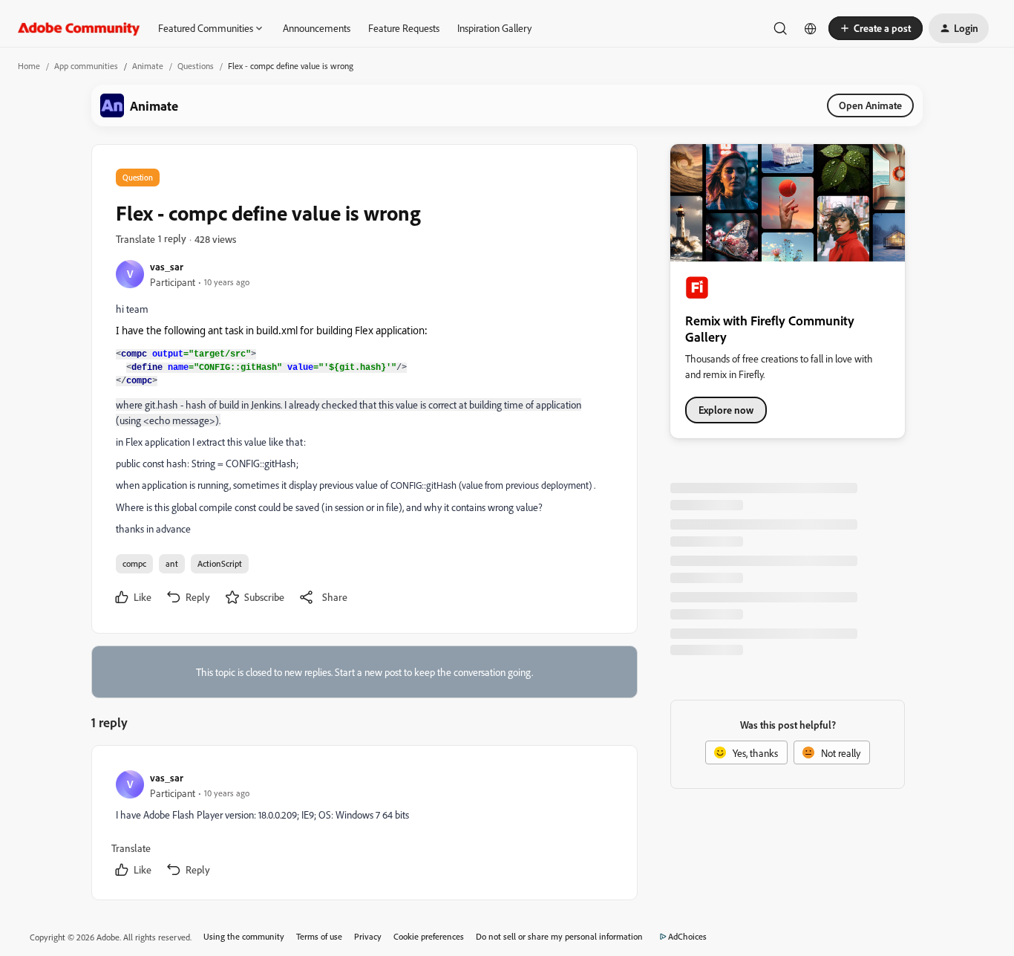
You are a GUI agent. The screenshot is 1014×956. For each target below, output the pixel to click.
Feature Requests (403, 28)
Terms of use (319, 936)
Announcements (316, 28)
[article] (363, 826)
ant (172, 563)
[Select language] (810, 28)
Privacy (368, 936)
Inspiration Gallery (494, 28)
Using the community (243, 936)
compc (134, 563)
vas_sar (166, 266)
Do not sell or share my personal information (559, 936)
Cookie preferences (428, 936)
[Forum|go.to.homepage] (79, 28)
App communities (86, 65)
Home (29, 65)
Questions (195, 65)
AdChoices (687, 936)
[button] (875, 28)
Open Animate (870, 105)
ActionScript (219, 563)
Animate (147, 65)
